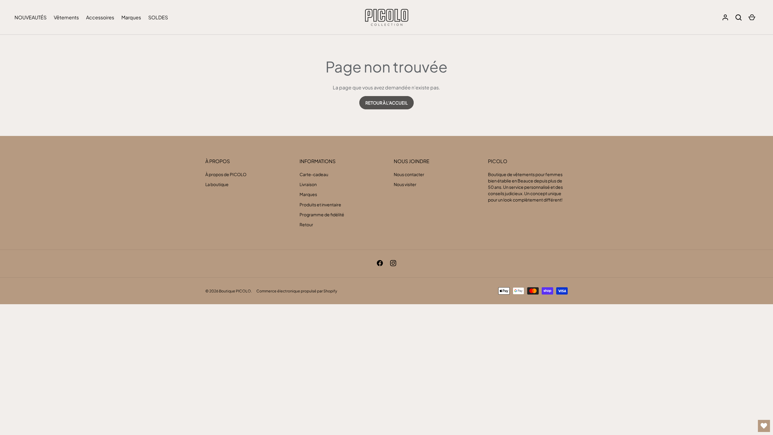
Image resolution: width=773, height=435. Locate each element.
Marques (131, 17)
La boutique (217, 184)
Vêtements (66, 17)
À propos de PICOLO (225, 174)
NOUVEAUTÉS (30, 17)
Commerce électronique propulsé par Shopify (296, 290)
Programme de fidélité (322, 214)
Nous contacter (409, 174)
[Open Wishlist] (764, 426)
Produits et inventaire (320, 204)
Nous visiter (405, 184)
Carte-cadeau (314, 174)
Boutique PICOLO (235, 290)
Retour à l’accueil (386, 102)
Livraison (308, 184)
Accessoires (100, 17)
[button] (738, 17)
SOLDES (158, 17)
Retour (306, 224)
